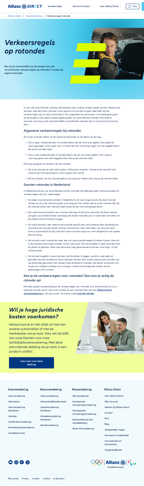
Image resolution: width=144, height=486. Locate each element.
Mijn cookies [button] (13, 478)
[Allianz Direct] (25, 6)
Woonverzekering (49, 396)
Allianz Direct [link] (14, 16)
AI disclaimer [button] (59, 478)
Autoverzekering (16, 396)
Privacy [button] (25, 478)
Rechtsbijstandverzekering (21, 427)
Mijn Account (111, 401)
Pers (107, 418)
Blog (107, 424)
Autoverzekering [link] (34, 16)
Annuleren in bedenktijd (117, 435)
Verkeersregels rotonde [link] (58, 16)
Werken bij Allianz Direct (117, 407)
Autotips (12, 416)
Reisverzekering (80, 396)
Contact (108, 412)
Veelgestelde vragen (115, 429)
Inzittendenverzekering (19, 421)
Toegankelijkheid (113, 450)
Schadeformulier (16, 433)
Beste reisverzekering (83, 428)
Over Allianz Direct (114, 396)
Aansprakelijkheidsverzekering (55, 401)
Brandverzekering (49, 425)
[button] (56, 6)
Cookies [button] (46, 478)
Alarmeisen (14, 401)
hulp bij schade (85, 293)
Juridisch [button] (36, 478)
